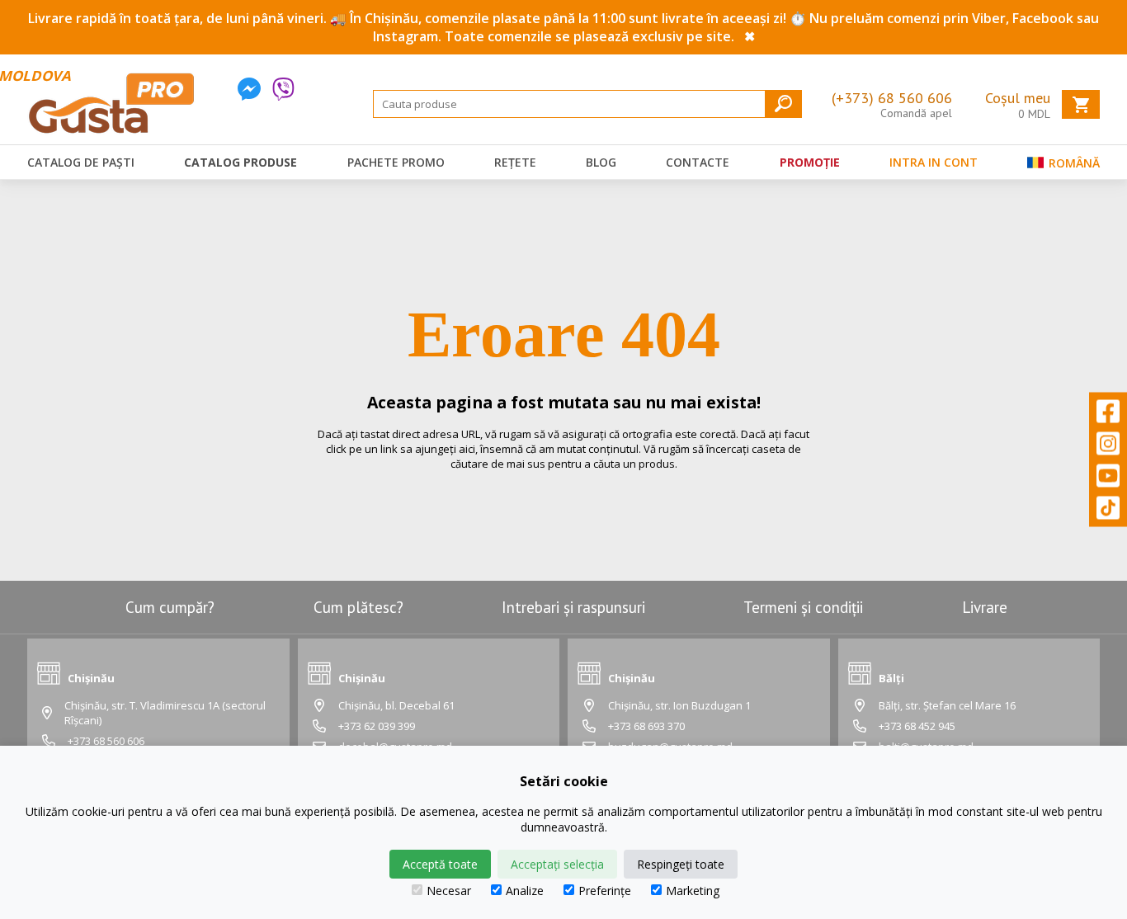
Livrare (984, 607)
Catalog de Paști (80, 162)
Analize (525, 890)
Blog (601, 162)
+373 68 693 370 (646, 726)
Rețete (515, 162)
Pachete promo (396, 162)
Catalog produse (240, 162)
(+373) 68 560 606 (892, 97)
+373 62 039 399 (376, 726)
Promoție (810, 162)
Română (1072, 163)
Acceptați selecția (557, 864)
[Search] (783, 103)
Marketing (692, 890)
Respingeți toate (680, 864)
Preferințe (604, 890)
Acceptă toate (440, 864)
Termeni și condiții (803, 607)
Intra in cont (933, 162)
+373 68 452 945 (917, 726)
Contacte (697, 162)
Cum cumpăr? (170, 607)
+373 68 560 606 (106, 740)
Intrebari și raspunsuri (573, 607)
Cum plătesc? (358, 607)
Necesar (449, 890)
